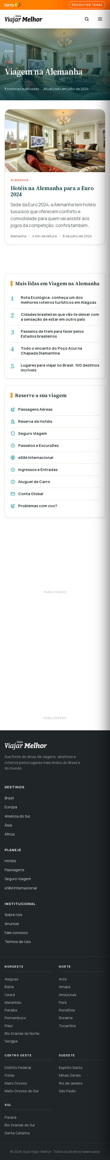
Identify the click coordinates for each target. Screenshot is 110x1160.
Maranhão (13, 1002)
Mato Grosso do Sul (21, 1090)
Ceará (10, 994)
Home (9, 50)
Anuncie (12, 923)
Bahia (9, 986)
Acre (63, 979)
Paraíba (11, 1010)
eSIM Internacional (35, 457)
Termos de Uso (18, 941)
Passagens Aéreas (35, 409)
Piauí (9, 1025)
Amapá (64, 986)
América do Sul (17, 816)
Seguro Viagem (32, 433)
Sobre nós (13, 914)
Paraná (10, 1117)
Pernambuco (15, 1017)
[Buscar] (86, 19)
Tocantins (67, 1025)
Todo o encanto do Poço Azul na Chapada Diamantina (51, 351)
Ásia (8, 825)
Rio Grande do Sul (20, 1125)
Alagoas (11, 979)
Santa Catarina (17, 1132)
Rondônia (67, 1010)
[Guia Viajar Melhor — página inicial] (23, 19)
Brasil (9, 797)
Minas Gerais (70, 1075)
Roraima (66, 1017)
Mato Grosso (16, 1083)
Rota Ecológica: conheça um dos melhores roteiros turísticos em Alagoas (58, 300)
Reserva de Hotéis (35, 421)
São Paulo (67, 1090)
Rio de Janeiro (71, 1083)
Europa (11, 806)
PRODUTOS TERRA (87, 5)
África (10, 834)
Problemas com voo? (37, 505)
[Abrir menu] (100, 19)
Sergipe (11, 1041)
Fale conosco (16, 932)
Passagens (14, 869)
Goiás (10, 1075)
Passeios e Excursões (38, 445)
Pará (63, 1002)
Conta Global (30, 493)
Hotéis (10, 860)
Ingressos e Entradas (38, 469)
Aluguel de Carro (34, 481)
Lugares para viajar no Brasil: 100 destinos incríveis (60, 368)
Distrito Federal (18, 1067)
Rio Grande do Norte (22, 1033)
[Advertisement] (55, 556)
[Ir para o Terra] (12, 5)
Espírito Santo (71, 1067)
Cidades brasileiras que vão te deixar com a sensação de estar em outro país (60, 317)
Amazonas (67, 994)
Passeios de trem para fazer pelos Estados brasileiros (52, 334)
